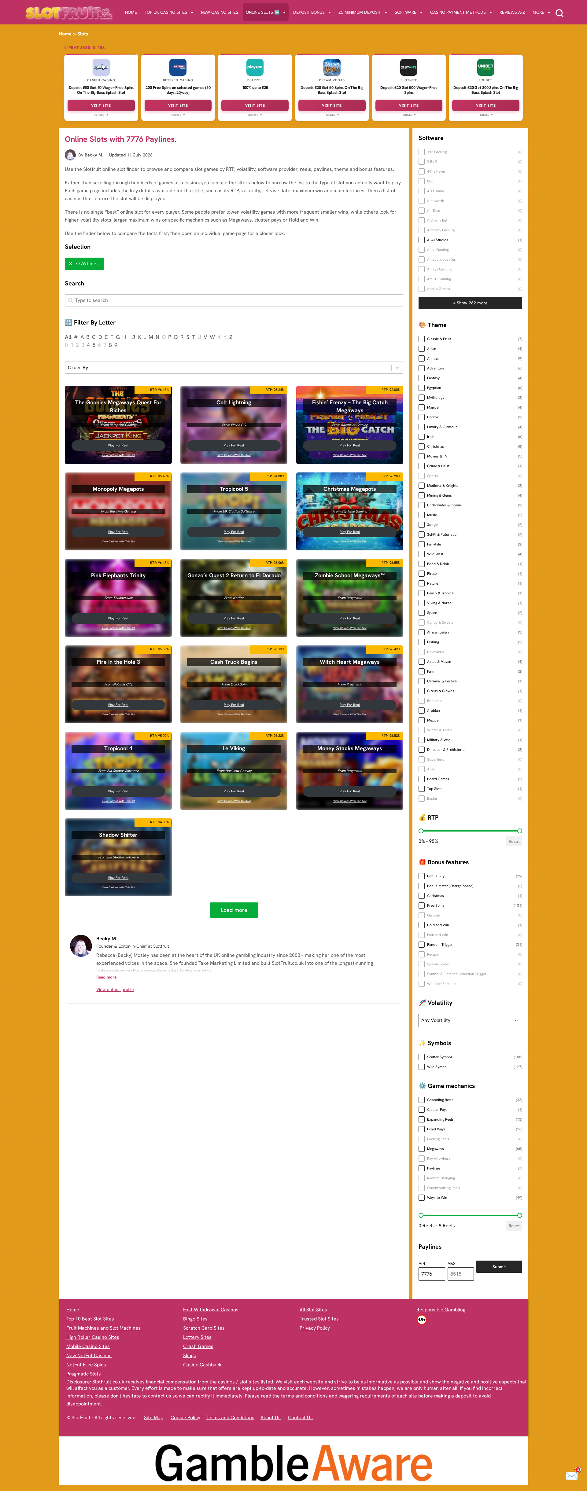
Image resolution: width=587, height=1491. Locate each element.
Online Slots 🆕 (262, 12)
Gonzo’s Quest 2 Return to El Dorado (234, 575)
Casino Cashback (202, 1364)
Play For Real (118, 445)
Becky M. (94, 155)
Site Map (153, 1417)
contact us (159, 1396)
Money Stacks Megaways (349, 748)
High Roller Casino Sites (92, 1337)
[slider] (421, 830)
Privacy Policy (315, 1328)
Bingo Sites (195, 1319)
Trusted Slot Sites (319, 1319)
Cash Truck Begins (234, 662)
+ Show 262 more (470, 303)
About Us (270, 1417)
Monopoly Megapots (118, 489)
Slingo (189, 1355)
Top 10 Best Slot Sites (90, 1319)
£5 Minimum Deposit (359, 12)
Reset (514, 841)
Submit (499, 1266)
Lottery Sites (197, 1337)
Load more (234, 909)
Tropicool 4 (118, 748)
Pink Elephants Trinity (118, 575)
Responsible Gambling (440, 1309)
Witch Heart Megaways (350, 662)
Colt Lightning (234, 402)
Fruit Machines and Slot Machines (103, 1328)
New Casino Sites (219, 12)
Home (131, 12)
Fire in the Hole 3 (118, 662)
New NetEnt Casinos (89, 1355)
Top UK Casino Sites (166, 12)
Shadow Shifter (118, 835)
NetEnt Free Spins (86, 1364)
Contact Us (300, 1417)
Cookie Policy (185, 1417)
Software (405, 12)
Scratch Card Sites (204, 1328)
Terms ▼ (101, 115)
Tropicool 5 (234, 489)
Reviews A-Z (512, 12)
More (538, 12)
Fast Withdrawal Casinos (210, 1309)
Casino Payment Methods (458, 12)
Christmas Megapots (349, 489)
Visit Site (101, 105)
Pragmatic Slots (83, 1374)
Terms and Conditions (230, 1417)
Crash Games (198, 1346)
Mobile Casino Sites (88, 1346)
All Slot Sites (313, 1309)
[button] (84, 264)
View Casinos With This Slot (118, 455)
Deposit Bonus (309, 12)
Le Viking (234, 748)
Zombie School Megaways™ (350, 575)
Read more (106, 977)
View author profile (115, 989)
